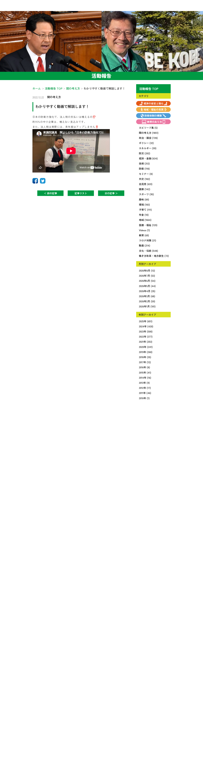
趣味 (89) (144, 199)
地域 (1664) (145, 220)
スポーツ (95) (146, 194)
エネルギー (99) (147, 148)
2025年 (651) (145, 321)
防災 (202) (144, 153)
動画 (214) (144, 245)
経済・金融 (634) (148, 158)
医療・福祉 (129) (148, 225)
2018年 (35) (145, 357)
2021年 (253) (145, 341)
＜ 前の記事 (50, 193)
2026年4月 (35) (147, 291)
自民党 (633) (145, 184)
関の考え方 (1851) (148, 132)
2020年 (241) (146, 347)
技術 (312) (144, 163)
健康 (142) (144, 189)
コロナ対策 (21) (147, 240)
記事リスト (81, 193)
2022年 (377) (145, 336)
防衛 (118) (144, 168)
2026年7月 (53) (147, 275)
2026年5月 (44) (147, 286)
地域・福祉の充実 (154, 109)
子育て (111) (145, 209)
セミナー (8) (146, 174)
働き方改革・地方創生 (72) (154, 256)
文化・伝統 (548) (148, 250)
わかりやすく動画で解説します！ (62, 106)
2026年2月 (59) (147, 301)
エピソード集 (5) (148, 127)
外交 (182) (144, 179)
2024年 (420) (146, 326)
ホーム (36, 88)
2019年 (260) (145, 352)
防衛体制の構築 (153, 115)
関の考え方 (54, 97)
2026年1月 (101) (147, 306)
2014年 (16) (145, 377)
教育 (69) (144, 235)
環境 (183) (144, 204)
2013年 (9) (144, 382)
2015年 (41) (145, 372)
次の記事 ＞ (111, 193)
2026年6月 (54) (147, 280)
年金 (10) (144, 214)
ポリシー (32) (146, 143)
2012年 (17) (145, 388)
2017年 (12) (145, 362)
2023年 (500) (145, 331)
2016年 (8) (144, 367)
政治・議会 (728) (148, 138)
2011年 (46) (145, 393)
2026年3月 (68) (147, 296)
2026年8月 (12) (147, 270)
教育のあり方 (154, 121)
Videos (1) (144, 230)
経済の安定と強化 (154, 103)
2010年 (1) (144, 398)
